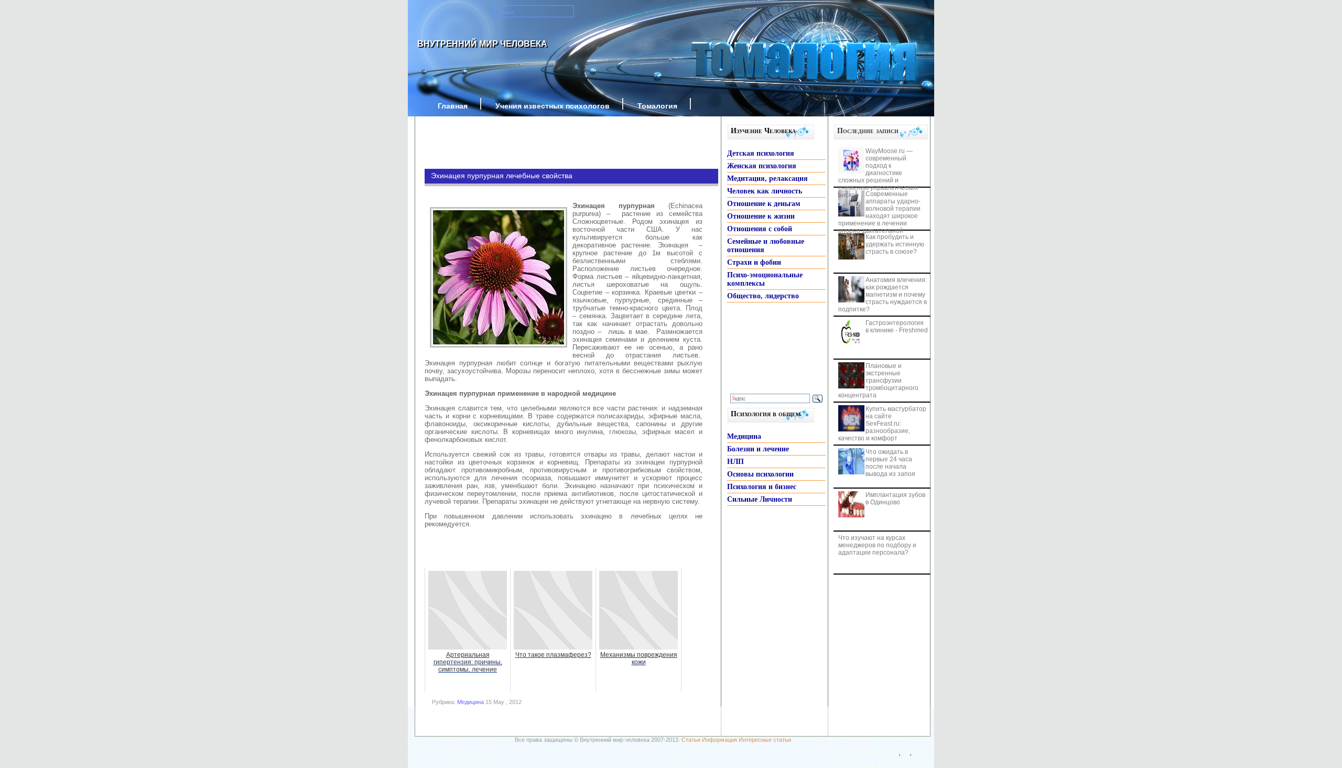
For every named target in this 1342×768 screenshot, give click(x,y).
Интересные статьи (765, 740)
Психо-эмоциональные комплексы (765, 279)
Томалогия (657, 106)
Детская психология (760, 153)
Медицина (470, 702)
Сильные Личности (759, 499)
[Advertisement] (555, 142)
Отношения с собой (759, 229)
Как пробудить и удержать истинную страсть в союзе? (894, 244)
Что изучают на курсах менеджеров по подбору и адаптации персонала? (877, 545)
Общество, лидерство (763, 296)
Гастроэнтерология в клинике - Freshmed (896, 326)
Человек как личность (764, 191)
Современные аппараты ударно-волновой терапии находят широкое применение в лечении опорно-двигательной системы (879, 216)
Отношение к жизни (761, 216)
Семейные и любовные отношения (765, 245)
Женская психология (761, 166)
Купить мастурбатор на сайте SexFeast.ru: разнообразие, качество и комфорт (882, 423)
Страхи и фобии (754, 262)
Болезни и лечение (758, 449)
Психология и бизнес (761, 487)
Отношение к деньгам (763, 204)
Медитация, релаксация (767, 178)
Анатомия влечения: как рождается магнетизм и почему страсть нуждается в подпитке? (882, 294)
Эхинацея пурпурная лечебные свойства (501, 175)
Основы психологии (760, 474)
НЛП (735, 462)
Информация (719, 740)
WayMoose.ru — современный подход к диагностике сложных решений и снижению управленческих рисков (878, 173)
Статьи (690, 740)
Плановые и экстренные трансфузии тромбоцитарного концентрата (878, 380)
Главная (453, 106)
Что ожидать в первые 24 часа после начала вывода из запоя (890, 463)
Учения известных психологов (552, 106)
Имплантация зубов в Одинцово (895, 498)
